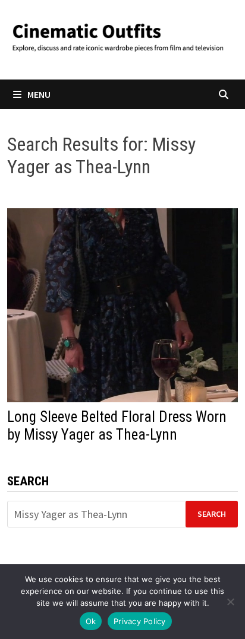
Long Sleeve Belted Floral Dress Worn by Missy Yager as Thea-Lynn (117, 425)
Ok (91, 621)
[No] (230, 602)
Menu (39, 94)
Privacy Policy (140, 621)
